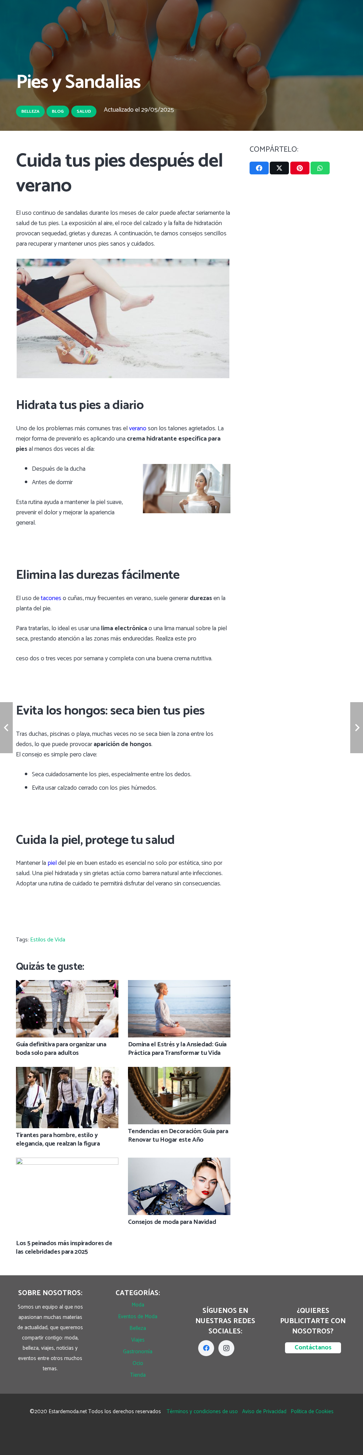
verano (137, 428)
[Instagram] (226, 1348)
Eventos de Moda (137, 1316)
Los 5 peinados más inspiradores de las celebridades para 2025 (64, 1247)
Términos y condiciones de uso (202, 1411)
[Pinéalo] (299, 168)
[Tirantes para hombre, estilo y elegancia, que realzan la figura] (67, 1072)
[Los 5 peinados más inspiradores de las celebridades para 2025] (67, 1162)
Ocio (138, 1363)
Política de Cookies (312, 1411)
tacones (51, 598)
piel (52, 863)
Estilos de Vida (47, 940)
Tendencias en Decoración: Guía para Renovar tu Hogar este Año (178, 1135)
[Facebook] (206, 1348)
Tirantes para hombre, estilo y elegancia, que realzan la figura (58, 1139)
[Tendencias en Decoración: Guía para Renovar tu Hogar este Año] (179, 1072)
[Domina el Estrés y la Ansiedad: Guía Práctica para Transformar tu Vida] (179, 985)
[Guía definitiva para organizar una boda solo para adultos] (67, 985)
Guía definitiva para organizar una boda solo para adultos (61, 1048)
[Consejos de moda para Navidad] (179, 1162)
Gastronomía (137, 1351)
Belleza (137, 1328)
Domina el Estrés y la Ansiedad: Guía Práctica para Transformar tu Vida (177, 1048)
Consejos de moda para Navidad (172, 1222)
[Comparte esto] (259, 168)
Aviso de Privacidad (264, 1411)
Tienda (138, 1375)
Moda (138, 1304)
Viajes (138, 1340)
